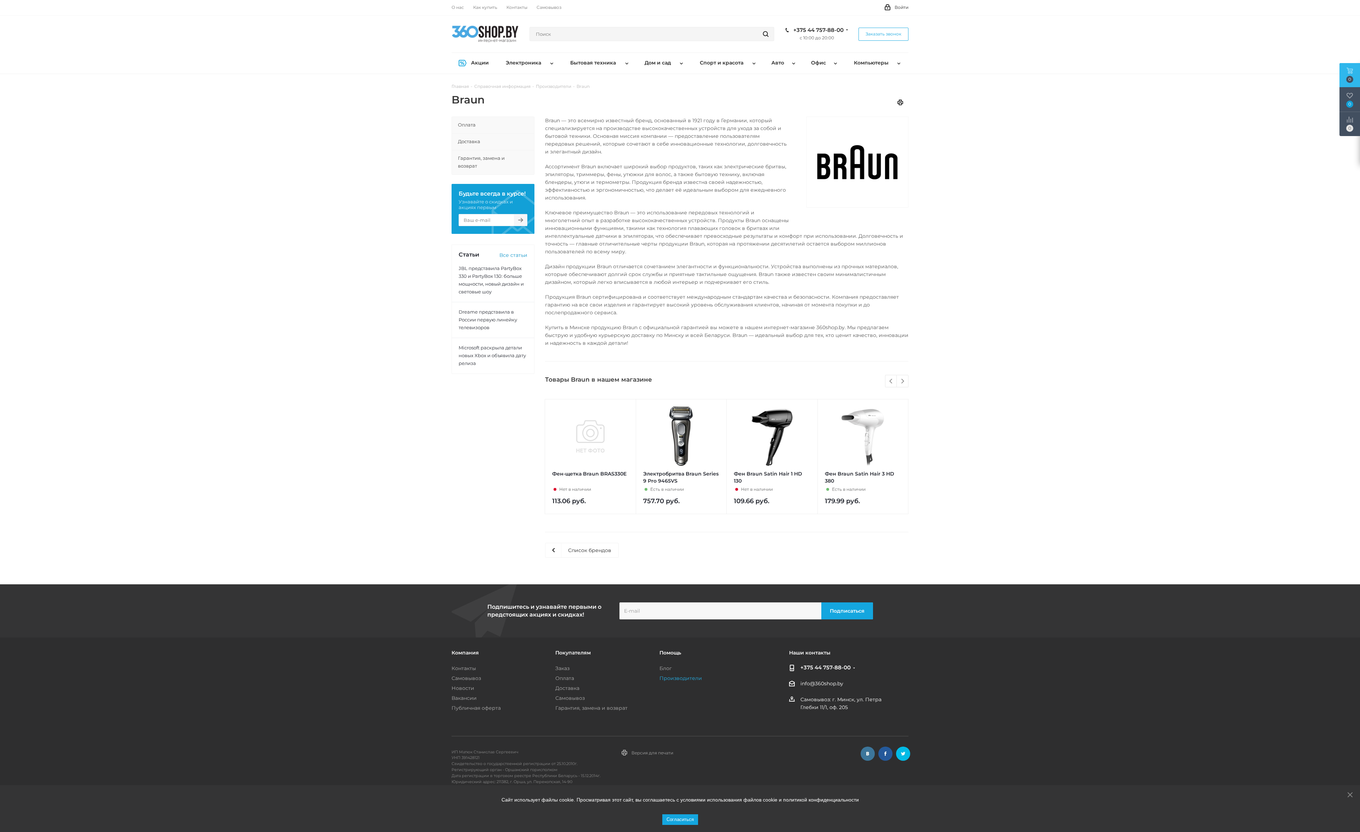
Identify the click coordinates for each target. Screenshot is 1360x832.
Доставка (567, 688)
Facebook (885, 754)
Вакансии (464, 698)
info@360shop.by (821, 684)
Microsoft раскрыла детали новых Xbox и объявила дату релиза (492, 355)
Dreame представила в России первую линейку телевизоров (488, 319)
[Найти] (765, 34)
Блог (665, 668)
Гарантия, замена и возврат (591, 708)
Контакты (464, 668)
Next (902, 381)
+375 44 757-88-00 (818, 30)
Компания (465, 653)
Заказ (562, 668)
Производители (680, 678)
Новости (463, 688)
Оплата (564, 678)
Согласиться (680, 819)
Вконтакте (868, 754)
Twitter (903, 754)
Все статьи (513, 255)
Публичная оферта (476, 708)
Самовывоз (466, 678)
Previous (891, 381)
